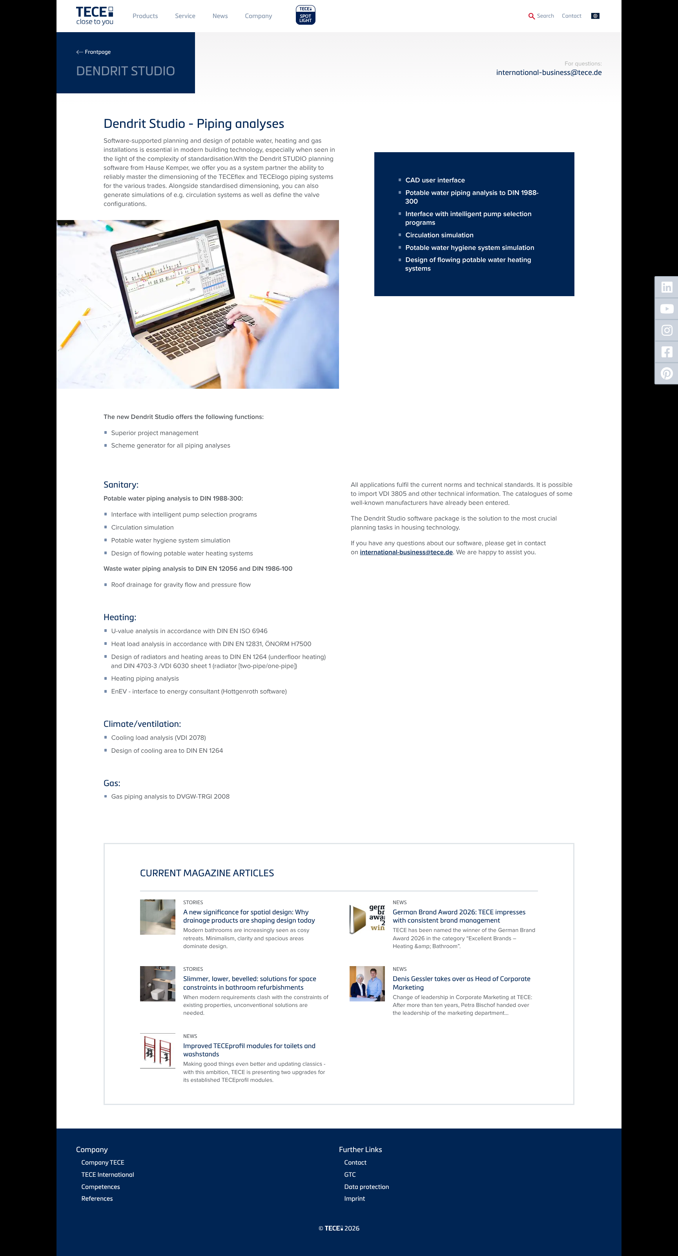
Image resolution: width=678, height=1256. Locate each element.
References (97, 1198)
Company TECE (103, 1162)
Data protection (366, 1186)
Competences (101, 1186)
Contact (571, 16)
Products (145, 15)
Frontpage (98, 52)
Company (258, 15)
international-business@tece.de (549, 72)
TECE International (108, 1174)
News (220, 15)
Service (185, 15)
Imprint (354, 1198)
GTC (350, 1174)
